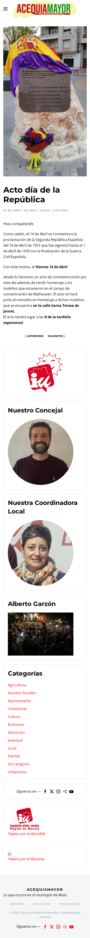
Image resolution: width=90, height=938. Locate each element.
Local (45, 210)
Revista (17, 903)
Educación (16, 732)
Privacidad (69, 903)
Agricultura (17, 685)
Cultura (14, 716)
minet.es (44, 917)
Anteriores (35, 336)
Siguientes (55, 336)
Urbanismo (17, 772)
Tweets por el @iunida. (26, 859)
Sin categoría (18, 764)
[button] (5, 9)
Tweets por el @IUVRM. (27, 833)
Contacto (41, 903)
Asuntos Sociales (22, 692)
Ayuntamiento (19, 700)
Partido (60, 210)
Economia (16, 724)
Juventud (15, 740)
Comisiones (17, 708)
